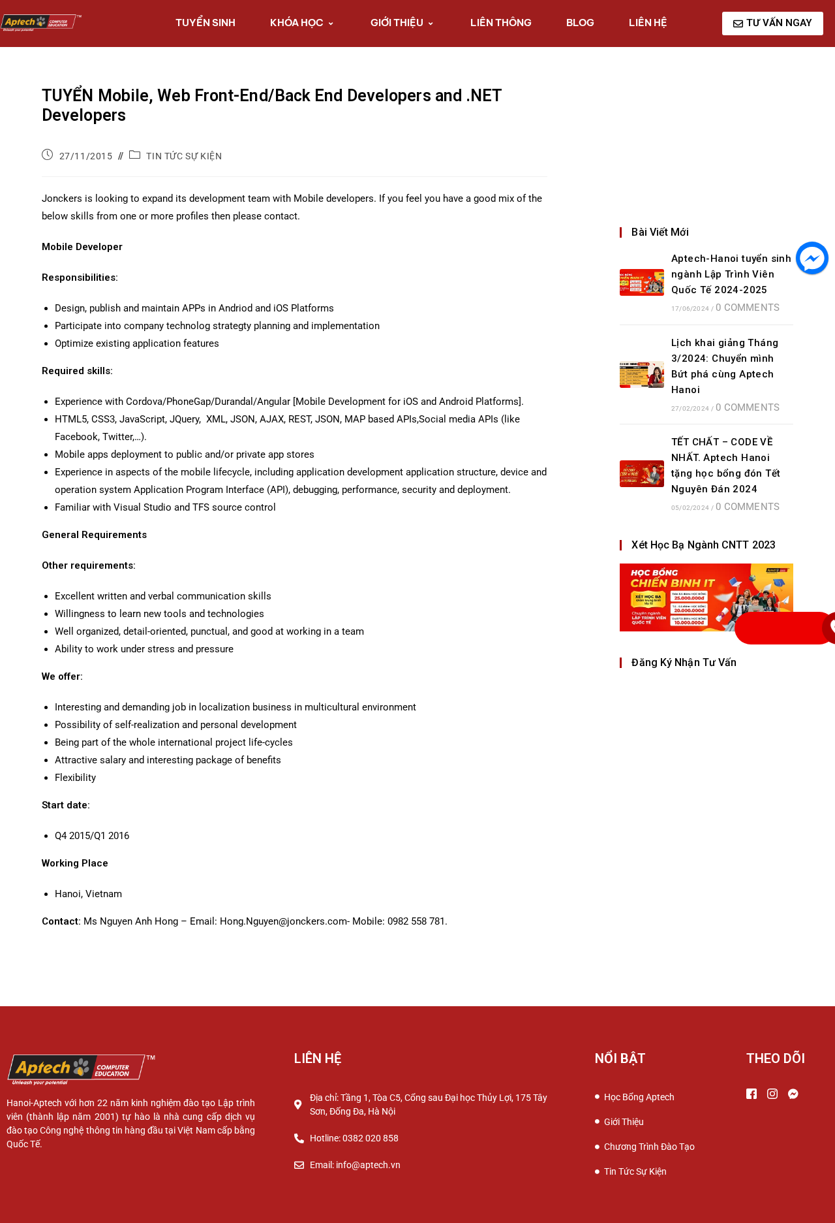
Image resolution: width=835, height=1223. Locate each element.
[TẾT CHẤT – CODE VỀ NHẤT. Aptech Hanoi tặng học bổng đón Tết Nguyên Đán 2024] (642, 473)
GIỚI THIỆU (397, 22)
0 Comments (748, 307)
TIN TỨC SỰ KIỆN (184, 156)
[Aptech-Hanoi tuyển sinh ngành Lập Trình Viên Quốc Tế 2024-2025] (642, 282)
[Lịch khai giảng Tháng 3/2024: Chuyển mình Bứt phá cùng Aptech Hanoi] (642, 374)
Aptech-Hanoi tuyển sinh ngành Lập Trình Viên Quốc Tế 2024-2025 (731, 274)
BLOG (580, 22)
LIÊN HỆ (648, 22)
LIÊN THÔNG (501, 22)
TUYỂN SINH (205, 22)
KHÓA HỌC (297, 22)
